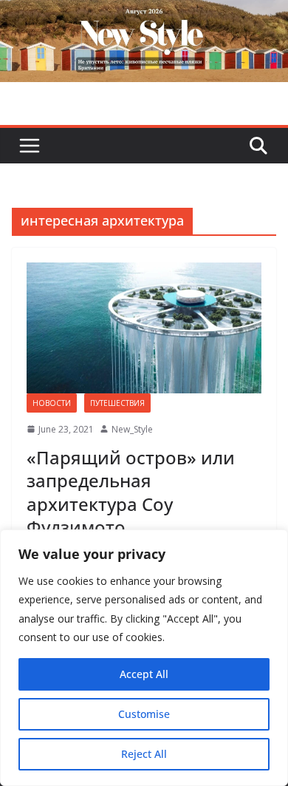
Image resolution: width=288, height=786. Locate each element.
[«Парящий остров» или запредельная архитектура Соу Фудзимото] (144, 327)
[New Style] (144, 16)
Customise (144, 714)
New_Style (132, 429)
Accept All (144, 674)
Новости (51, 403)
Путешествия (117, 403)
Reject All (144, 754)
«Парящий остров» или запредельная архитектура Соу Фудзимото (131, 492)
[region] (144, 657)
